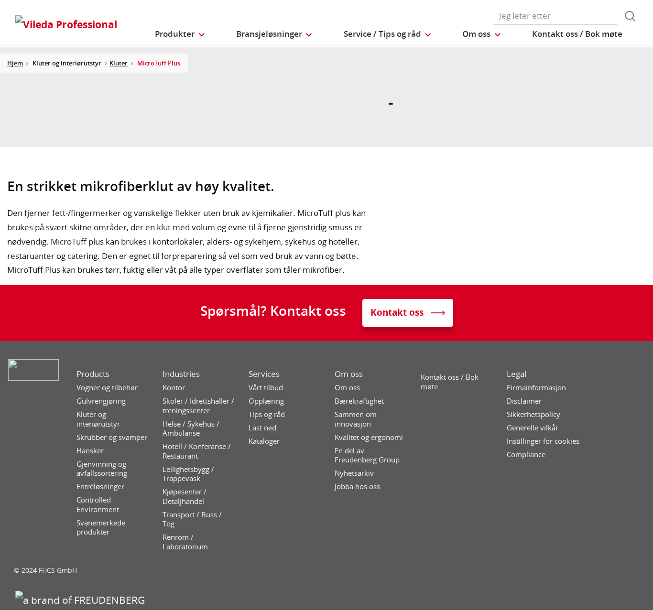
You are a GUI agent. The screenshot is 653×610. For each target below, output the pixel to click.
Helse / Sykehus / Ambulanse (191, 428)
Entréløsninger (100, 486)
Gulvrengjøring (101, 401)
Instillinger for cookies (543, 441)
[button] (180, 33)
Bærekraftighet (359, 401)
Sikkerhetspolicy (533, 414)
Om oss (349, 374)
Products (92, 374)
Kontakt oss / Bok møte (450, 382)
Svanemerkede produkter (100, 527)
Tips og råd (267, 414)
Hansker (90, 450)
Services (264, 374)
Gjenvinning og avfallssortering (101, 469)
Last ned (262, 427)
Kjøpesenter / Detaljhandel (185, 496)
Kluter (118, 63)
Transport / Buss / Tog (192, 519)
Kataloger (264, 441)
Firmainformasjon (536, 387)
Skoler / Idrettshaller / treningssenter (198, 405)
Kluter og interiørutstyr (98, 419)
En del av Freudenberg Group (367, 455)
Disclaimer (524, 401)
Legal (516, 374)
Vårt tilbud (266, 387)
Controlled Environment (97, 504)
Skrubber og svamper (111, 437)
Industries (181, 374)
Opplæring (266, 401)
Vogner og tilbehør (107, 387)
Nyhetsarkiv (354, 473)
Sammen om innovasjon (356, 419)
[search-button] (630, 16)
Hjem (15, 63)
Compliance (526, 454)
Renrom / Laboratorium (185, 542)
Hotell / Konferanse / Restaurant (197, 451)
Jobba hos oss (357, 486)
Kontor (174, 387)
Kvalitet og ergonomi (369, 437)
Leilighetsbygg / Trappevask (188, 474)
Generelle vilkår (532, 427)
